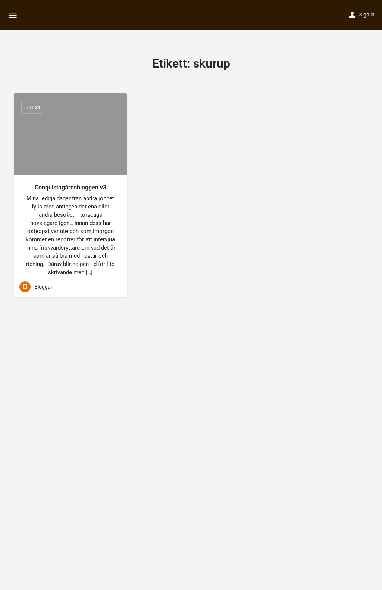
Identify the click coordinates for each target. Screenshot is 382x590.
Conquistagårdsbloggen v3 (70, 187)
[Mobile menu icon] (12, 15)
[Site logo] (30, 15)
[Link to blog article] (70, 134)
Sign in (367, 15)
